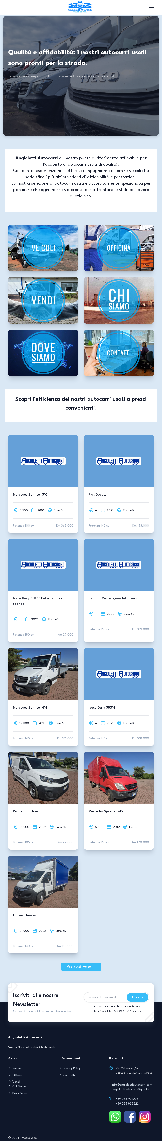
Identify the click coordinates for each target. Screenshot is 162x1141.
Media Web (29, 1138)
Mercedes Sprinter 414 (30, 707)
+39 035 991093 (127, 1099)
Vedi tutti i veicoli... (81, 966)
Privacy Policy (71, 1068)
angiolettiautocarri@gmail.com (133, 1089)
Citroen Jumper (25, 915)
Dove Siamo (20, 1093)
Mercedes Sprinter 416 (106, 811)
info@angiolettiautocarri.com (132, 1084)
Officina (17, 1075)
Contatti (68, 1075)
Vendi (16, 1081)
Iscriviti (137, 997)
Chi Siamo (19, 1086)
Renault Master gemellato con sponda (118, 598)
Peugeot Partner (25, 811)
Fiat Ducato (98, 494)
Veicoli (16, 1068)
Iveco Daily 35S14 (102, 707)
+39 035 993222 (127, 1103)
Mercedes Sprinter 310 (30, 494)
